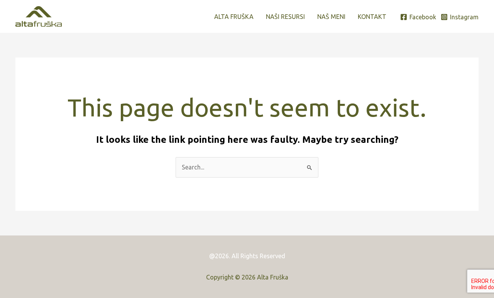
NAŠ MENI (331, 16)
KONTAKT (372, 16)
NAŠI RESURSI (285, 16)
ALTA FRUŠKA (234, 16)
